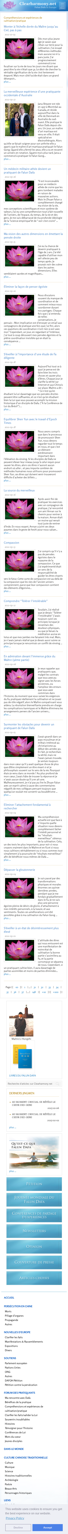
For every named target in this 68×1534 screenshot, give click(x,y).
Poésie (8, 1484)
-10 (16, 987)
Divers (8, 1350)
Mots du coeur (13, 1436)
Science (9, 1471)
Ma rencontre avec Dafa (17, 1397)
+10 (44, 991)
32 (42, 987)
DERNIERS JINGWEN (21, 1093)
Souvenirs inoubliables (17, 1419)
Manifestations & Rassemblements (24, 1341)
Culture (9, 1462)
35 (8, 991)
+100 (55, 991)
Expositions (11, 1345)
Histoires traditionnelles (18, 1475)
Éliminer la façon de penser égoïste (25, 286)
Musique (10, 1466)
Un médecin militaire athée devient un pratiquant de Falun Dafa (27, 170)
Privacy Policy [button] (15, 1518)
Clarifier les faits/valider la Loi (21, 1415)
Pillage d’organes (14, 1315)
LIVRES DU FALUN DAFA (22, 1075)
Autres (8, 1324)
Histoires (10, 1423)
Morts (8, 1311)
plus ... (7, 81)
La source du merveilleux (19, 490)
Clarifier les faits (14, 1337)
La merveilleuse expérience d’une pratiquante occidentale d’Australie (32, 93)
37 (23, 991)
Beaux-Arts (11, 1488)
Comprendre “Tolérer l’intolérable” (26, 601)
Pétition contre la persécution (21, 1384)
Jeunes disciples (13, 1440)
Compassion (11, 542)
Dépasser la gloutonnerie (19, 869)
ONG (7, 1371)
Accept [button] (47, 1527)
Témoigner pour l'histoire (19, 1428)
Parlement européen (16, 1363)
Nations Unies (12, 1367)
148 (34, 991)
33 (50, 987)
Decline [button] (18, 1527)
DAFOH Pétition (13, 1380)
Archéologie (11, 1479)
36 (15, 991)
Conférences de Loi (15, 1432)
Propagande (11, 1319)
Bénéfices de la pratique (18, 1402)
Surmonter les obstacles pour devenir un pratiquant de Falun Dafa (29, 726)
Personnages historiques (18, 1492)
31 (35, 987)
